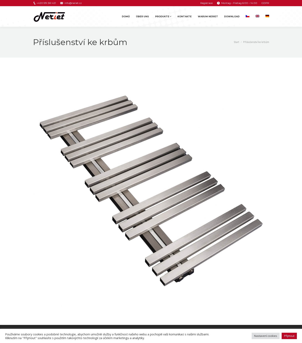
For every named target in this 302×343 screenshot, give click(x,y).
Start (236, 42)
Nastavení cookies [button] (265, 336)
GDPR (265, 3)
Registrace (206, 3)
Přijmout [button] (289, 336)
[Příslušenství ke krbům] (151, 190)
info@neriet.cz (73, 3)
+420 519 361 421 (46, 3)
